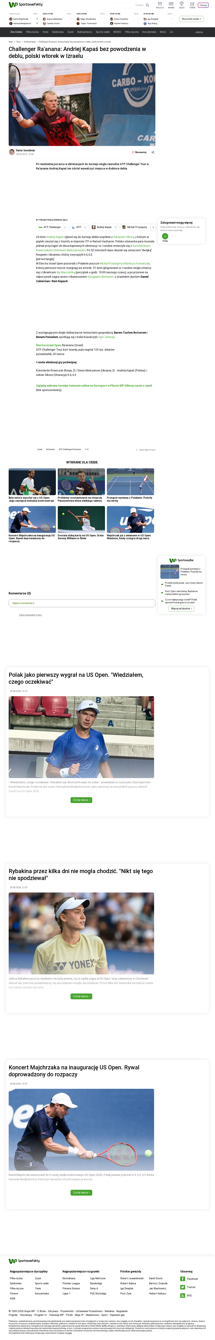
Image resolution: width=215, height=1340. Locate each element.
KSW (12, 1298)
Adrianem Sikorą (123, 237)
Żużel (70, 31)
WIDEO (117, 31)
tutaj (70, 1333)
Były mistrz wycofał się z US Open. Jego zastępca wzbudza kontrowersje (31, 499)
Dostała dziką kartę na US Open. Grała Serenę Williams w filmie (81, 537)
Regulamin (122, 1311)
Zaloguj (203, 5)
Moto (163, 31)
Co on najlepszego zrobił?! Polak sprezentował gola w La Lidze (181, 601)
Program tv (40, 1314)
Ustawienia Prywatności (89, 1311)
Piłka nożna (32, 31)
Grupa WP (29, 1311)
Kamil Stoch (155, 1278)
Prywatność (67, 1311)
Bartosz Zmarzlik (158, 1283)
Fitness (14, 1293)
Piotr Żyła (125, 1293)
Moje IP (79, 1314)
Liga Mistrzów (98, 1278)
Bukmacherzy (84, 31)
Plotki (69, 1314)
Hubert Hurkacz (157, 1293)
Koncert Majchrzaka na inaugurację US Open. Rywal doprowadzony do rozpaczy (32, 538)
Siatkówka (58, 31)
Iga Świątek (126, 1288)
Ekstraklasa (68, 1278)
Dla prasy (53, 1311)
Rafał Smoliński (25, 150)
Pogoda (13, 1314)
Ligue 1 (66, 1293)
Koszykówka (149, 31)
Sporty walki (103, 31)
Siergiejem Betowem (101, 276)
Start (11, 42)
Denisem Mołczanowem (70, 250)
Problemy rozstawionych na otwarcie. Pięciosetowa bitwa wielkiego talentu (80, 499)
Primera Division (71, 1288)
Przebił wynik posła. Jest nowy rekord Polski (184, 584)
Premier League (71, 1283)
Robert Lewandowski (132, 1278)
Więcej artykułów (180, 608)
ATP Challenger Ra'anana (70, 449)
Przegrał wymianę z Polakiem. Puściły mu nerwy (129, 499)
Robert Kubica (128, 1283)
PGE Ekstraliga (98, 1293)
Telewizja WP (56, 1314)
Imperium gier (117, 1314)
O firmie (41, 1311)
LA (171, 31)
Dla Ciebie (16, 31)
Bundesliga (96, 1283)
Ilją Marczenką (66, 272)
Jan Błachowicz (157, 1288)
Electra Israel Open (48, 345)
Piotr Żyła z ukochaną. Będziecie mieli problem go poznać (181, 592)
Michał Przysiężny (111, 263)
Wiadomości (92, 1314)
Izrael (39, 449)
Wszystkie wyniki (190, 19)
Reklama (109, 1311)
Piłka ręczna (132, 31)
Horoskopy (26, 1314)
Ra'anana (50, 449)
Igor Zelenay (106, 337)
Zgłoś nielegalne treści (30, 615)
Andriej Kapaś (30, 42)
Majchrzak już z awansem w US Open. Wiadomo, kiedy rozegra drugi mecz (129, 537)
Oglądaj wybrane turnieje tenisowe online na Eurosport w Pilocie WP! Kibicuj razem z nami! (94, 385)
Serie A (94, 1288)
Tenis (45, 31)
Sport (104, 1314)
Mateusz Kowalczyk (137, 263)
